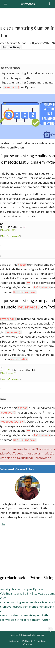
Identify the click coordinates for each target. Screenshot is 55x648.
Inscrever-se (43, 457)
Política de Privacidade (33, 640)
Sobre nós (15, 640)
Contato (27, 644)
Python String (11, 47)
